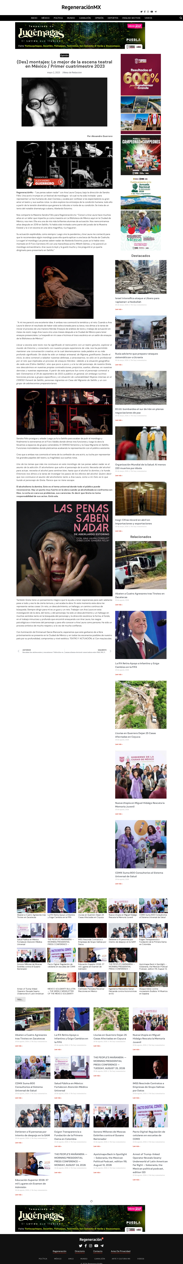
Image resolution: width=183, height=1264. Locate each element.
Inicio (34, 18)
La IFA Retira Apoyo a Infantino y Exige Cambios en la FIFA (61, 916)
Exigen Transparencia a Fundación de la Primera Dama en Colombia (153, 941)
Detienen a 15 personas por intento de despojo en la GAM (122, 940)
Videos (148, 18)
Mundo (71, 18)
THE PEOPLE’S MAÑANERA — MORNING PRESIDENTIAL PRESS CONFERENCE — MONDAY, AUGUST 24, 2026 (122, 966)
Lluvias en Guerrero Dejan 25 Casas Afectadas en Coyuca (91, 916)
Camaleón (85, 18)
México (45, 18)
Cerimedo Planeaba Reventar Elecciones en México (91, 990)
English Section (131, 18)
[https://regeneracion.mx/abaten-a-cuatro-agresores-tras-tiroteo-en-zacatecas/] (30, 908)
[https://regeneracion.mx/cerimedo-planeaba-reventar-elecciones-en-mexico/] (91, 982)
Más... (20, 999)
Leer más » (119, 309)
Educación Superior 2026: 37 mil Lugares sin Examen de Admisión (91, 966)
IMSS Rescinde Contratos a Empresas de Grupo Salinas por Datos (92, 941)
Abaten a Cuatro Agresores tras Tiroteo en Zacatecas (31, 916)
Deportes (113, 18)
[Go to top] (178, 1258)
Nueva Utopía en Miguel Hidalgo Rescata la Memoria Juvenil (123, 916)
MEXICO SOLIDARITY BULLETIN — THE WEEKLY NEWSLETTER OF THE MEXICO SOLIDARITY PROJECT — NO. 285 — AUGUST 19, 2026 (61, 991)
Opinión (99, 18)
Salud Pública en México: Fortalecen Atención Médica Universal (29, 941)
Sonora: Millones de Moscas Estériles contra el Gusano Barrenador (29, 966)
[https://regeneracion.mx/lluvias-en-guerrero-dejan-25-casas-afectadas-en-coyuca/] (91, 908)
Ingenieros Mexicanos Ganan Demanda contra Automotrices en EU (123, 991)
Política (58, 18)
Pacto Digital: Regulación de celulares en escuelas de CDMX (61, 965)
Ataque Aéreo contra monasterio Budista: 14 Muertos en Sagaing (153, 991)
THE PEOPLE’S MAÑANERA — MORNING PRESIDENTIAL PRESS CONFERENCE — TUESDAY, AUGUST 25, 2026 (61, 941)
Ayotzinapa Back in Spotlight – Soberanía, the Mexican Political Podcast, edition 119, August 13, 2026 (153, 966)
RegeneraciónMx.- (25, 192)
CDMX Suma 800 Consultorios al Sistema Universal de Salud (153, 916)
